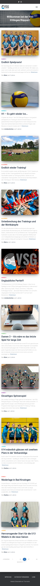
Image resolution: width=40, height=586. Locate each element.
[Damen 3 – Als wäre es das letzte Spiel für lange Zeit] (20, 317)
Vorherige (6, 559)
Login (33, 577)
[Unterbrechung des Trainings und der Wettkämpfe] (20, 202)
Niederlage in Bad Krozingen (16, 479)
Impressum (8, 577)
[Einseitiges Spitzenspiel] (20, 376)
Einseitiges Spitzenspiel (13, 396)
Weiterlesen (34, 72)
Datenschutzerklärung (21, 577)
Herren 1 (4, 110)
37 (28, 559)
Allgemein (4, 164)
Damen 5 (3, 59)
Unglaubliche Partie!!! (12, 280)
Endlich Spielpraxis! (11, 62)
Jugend (3, 446)
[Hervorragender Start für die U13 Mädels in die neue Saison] (20, 514)
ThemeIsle (27, 581)
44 (36, 559)
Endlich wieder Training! (13, 167)
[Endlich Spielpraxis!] (20, 43)
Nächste (19, 562)
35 (20, 559)
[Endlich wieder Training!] (20, 148)
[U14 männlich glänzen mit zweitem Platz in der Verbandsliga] (20, 430)
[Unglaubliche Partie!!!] (20, 261)
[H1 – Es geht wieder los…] (20, 94)
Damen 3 (3, 333)
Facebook (18, 2)
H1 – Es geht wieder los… (14, 114)
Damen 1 (3, 392)
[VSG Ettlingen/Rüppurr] (5, 7)
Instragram (21, 2)
